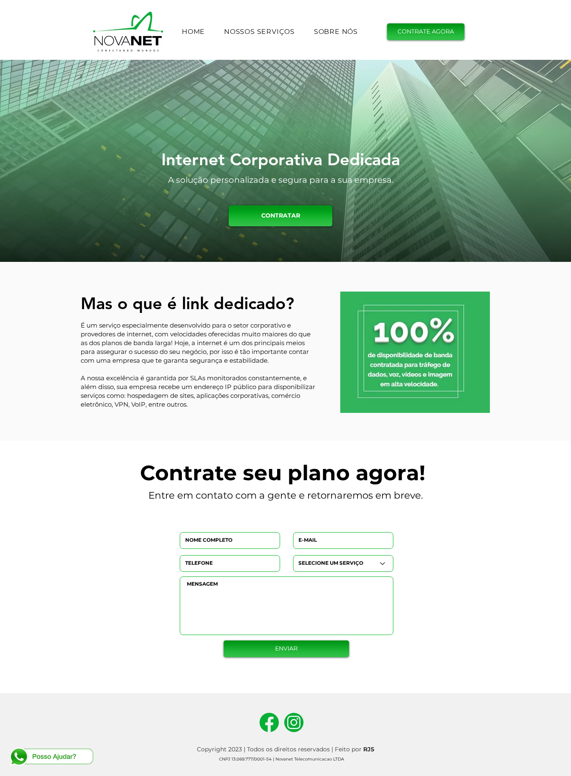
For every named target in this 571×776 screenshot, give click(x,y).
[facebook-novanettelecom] (269, 722)
